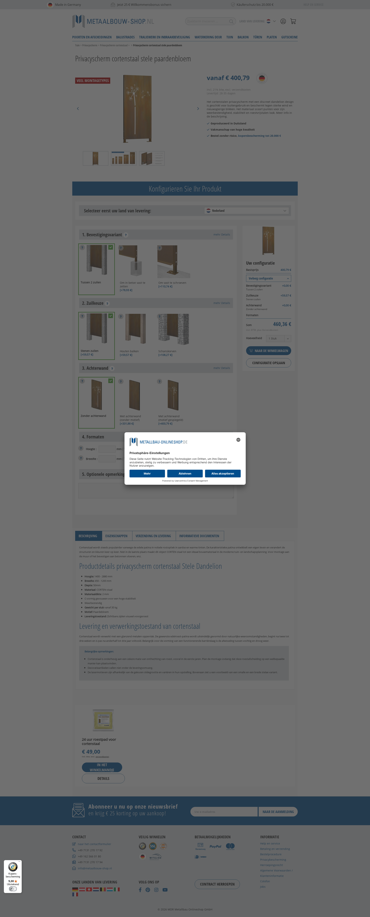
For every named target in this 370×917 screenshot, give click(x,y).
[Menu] (19, 862)
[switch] (13, 889)
